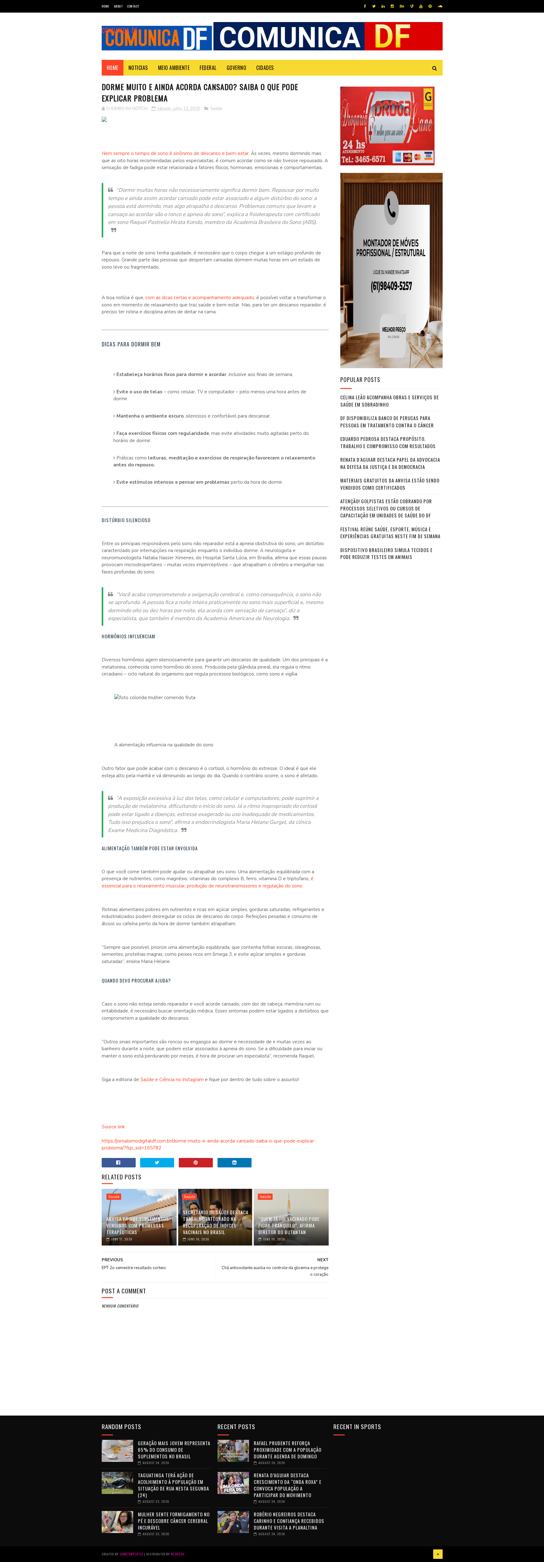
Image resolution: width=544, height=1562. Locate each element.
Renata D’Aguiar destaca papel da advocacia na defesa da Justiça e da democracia (390, 463)
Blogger (177, 1554)
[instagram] (392, 6)
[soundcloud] (440, 6)
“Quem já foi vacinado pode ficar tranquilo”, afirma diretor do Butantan (289, 1225)
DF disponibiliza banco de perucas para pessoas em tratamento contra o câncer (387, 421)
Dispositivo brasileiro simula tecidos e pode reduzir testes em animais (386, 553)
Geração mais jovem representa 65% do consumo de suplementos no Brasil (174, 1449)
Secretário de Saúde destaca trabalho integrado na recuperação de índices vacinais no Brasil (215, 1222)
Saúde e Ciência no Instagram (171, 1079)
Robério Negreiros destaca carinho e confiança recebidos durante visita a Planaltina (289, 1521)
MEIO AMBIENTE (174, 67)
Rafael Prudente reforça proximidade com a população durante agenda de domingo (287, 1449)
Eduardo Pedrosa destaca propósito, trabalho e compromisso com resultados (388, 442)
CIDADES (265, 67)
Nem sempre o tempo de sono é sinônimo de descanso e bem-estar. (176, 153)
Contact (133, 6)
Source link (113, 1127)
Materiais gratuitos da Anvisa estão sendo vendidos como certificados (389, 484)
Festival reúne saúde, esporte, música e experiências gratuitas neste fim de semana (390, 533)
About (118, 6)
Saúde (216, 108)
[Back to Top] (438, 1554)
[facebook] (365, 6)
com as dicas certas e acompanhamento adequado (199, 297)
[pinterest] (430, 6)
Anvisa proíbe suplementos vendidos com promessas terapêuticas (137, 1225)
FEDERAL (208, 67)
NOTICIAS (138, 67)
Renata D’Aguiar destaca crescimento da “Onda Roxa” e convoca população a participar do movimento (287, 1485)
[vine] (412, 6)
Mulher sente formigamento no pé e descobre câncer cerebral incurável (174, 1521)
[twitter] (374, 6)
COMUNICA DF (120, 30)
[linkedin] (383, 6)
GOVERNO (236, 67)
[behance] (402, 6)
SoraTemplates (131, 1554)
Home (105, 6)
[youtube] (421, 6)
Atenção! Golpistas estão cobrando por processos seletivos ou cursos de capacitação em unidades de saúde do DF (386, 508)
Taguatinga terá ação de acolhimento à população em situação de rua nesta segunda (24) (173, 1485)
